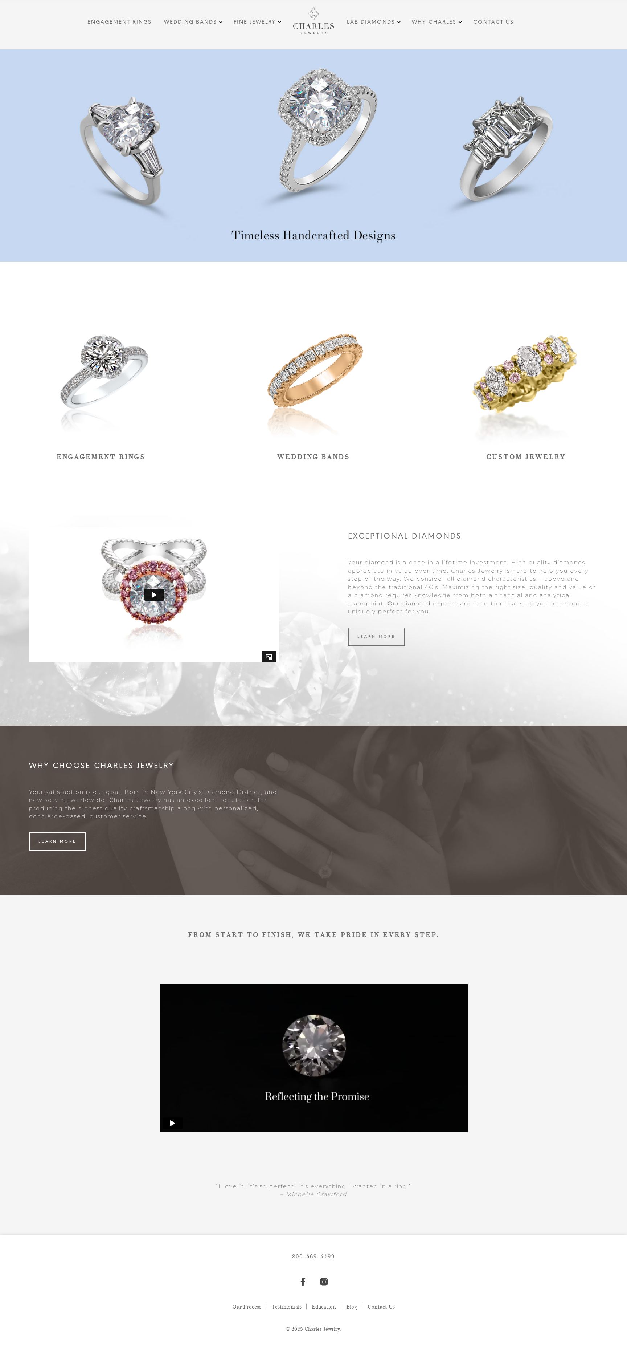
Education (324, 1306)
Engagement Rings (119, 22)
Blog (351, 1306)
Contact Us (493, 22)
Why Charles (434, 22)
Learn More (376, 637)
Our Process (246, 1306)
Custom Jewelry (526, 457)
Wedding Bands (190, 22)
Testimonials (286, 1306)
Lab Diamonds (371, 22)
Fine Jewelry (255, 22)
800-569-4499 (313, 1256)
